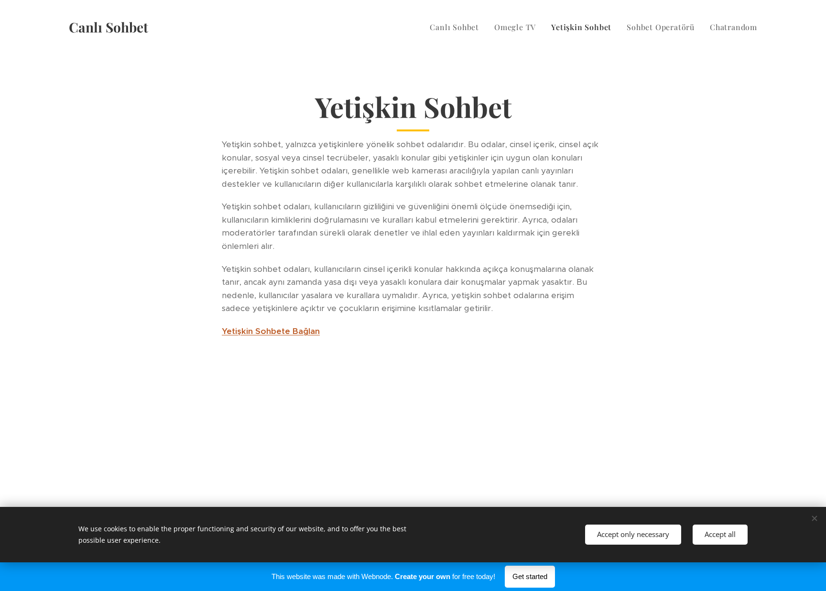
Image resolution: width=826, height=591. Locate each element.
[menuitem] (457, 27)
